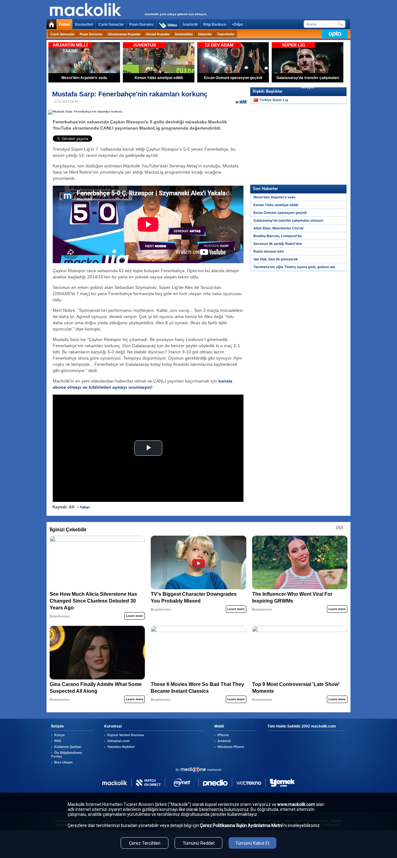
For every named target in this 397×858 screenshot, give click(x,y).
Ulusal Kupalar (158, 34)
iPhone (223, 735)
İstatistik (190, 24)
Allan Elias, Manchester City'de (278, 228)
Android (224, 741)
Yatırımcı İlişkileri (121, 747)
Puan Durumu (141, 24)
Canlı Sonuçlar (111, 24)
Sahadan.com (118, 741)
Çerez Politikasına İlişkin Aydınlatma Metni (241, 825)
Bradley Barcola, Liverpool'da (277, 236)
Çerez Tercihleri (144, 843)
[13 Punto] (237, 102)
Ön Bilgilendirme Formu (66, 754)
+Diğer (237, 24)
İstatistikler (184, 34)
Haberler (205, 34)
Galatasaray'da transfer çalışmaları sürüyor (288, 220)
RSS (57, 741)
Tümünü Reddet (199, 843)
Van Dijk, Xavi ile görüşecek (275, 259)
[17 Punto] (245, 102)
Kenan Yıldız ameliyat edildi (275, 205)
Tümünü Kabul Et (252, 843)
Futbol (64, 24)
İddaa (172, 25)
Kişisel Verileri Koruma (125, 735)
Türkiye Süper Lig (273, 100)
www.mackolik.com (296, 804)
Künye (59, 735)
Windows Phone (230, 747)
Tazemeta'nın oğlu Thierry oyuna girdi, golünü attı (294, 267)
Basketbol (84, 24)
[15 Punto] (241, 102)
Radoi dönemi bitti (268, 251)
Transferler (225, 34)
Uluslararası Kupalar (124, 34)
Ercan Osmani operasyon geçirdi (280, 212)
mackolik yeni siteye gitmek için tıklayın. (176, 14)
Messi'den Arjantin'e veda (274, 197)
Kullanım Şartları (67, 747)
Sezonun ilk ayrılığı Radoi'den (277, 243)
